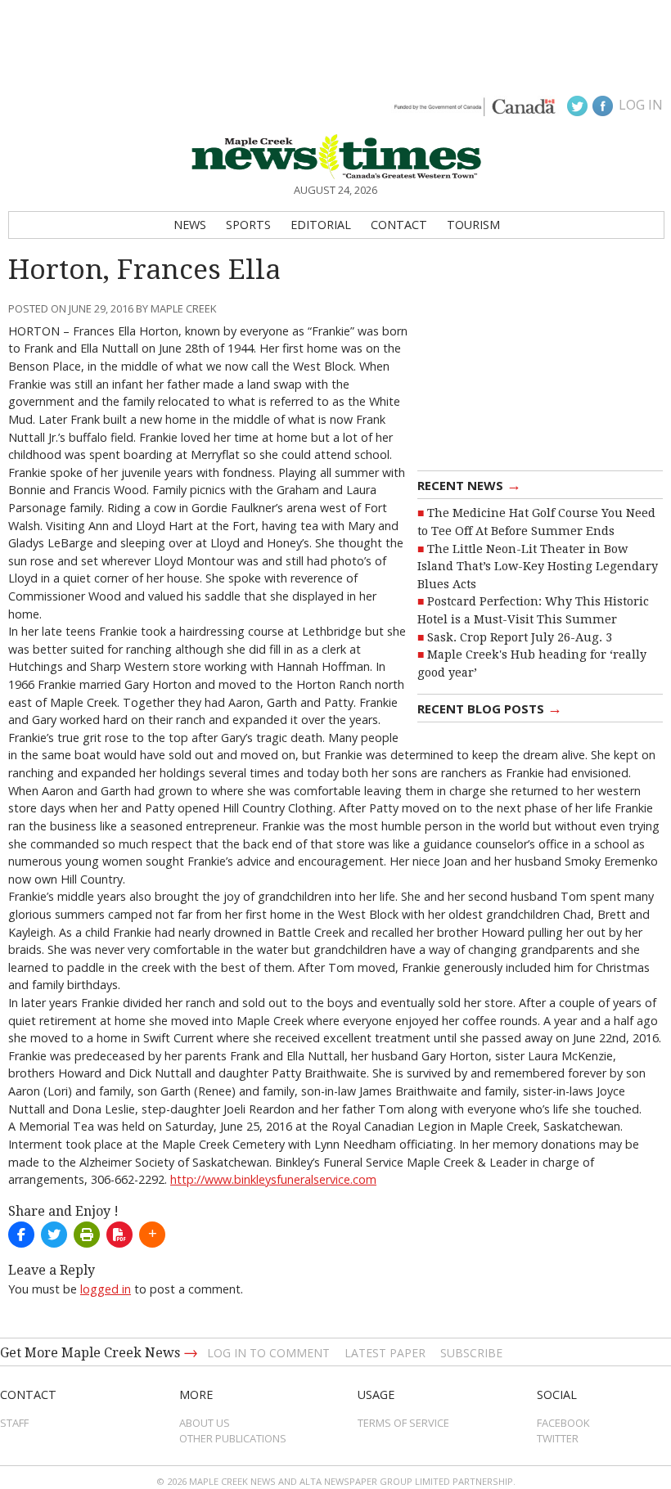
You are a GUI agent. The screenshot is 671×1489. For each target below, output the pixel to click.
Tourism (473, 224)
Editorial (320, 224)
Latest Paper (385, 1353)
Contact (399, 224)
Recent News (469, 484)
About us (204, 1422)
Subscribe (471, 1353)
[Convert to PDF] (119, 1234)
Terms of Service (403, 1422)
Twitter (558, 1438)
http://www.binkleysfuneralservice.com (273, 1179)
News (189, 224)
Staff (14, 1422)
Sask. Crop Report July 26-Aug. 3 (519, 637)
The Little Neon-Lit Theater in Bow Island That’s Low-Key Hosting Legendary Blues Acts (537, 566)
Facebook (563, 1422)
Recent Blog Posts (489, 708)
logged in (105, 1289)
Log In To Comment (268, 1353)
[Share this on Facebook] (21, 1234)
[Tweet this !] (54, 1234)
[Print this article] (87, 1234)
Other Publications (232, 1438)
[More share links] (152, 1234)
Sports (248, 224)
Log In (641, 105)
